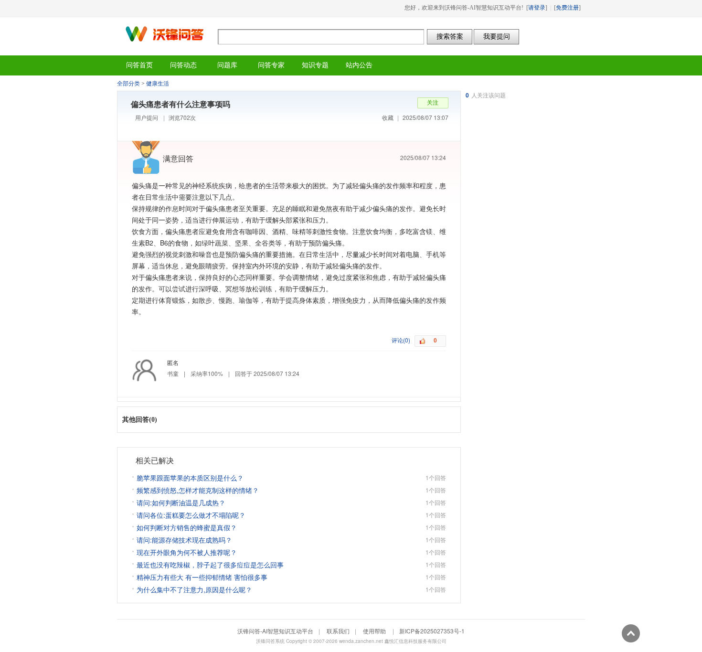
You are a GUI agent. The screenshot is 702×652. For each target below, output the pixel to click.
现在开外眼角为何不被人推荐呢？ (187, 552)
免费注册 (567, 7)
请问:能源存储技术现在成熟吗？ (184, 540)
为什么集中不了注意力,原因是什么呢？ (194, 589)
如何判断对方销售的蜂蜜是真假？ (187, 527)
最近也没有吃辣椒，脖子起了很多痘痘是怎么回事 (210, 564)
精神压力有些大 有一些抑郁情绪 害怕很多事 (202, 577)
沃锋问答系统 (270, 641)
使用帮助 (374, 631)
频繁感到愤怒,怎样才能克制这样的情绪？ (198, 490)
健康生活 (157, 83)
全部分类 (128, 83)
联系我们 (338, 631)
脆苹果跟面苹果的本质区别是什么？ (190, 477)
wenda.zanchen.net (361, 641)
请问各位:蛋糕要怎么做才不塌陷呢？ (191, 515)
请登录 (536, 7)
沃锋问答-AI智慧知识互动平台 (167, 33)
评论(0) (401, 340)
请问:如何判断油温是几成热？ (181, 502)
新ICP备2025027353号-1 (432, 631)
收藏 (388, 117)
